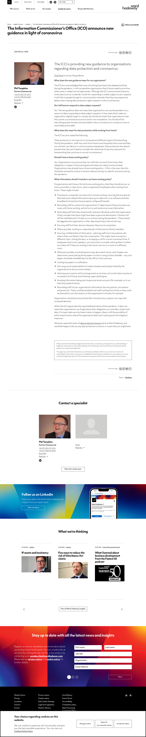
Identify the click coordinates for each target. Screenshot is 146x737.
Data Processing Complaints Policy (69, 709)
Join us (17, 2)
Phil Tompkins (21, 88)
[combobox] (66, 2)
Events (17, 708)
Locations (18, 701)
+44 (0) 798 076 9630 (22, 97)
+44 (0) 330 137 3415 (22, 94)
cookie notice (53, 659)
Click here (58, 76)
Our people (46, 9)
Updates (27, 24)
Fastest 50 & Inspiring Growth (111, 547)
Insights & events (64, 9)
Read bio (17, 103)
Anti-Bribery (67, 695)
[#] (9, 2)
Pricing (16, 698)
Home (9, 24)
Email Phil (18, 100)
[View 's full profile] (91, 426)
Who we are (14, 9)
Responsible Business (86, 9)
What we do (30, 9)
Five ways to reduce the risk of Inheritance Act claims (71, 556)
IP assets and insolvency (35, 553)
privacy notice (35, 659)
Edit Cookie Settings (46, 701)
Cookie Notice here (23, 731)
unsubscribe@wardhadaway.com (46, 656)
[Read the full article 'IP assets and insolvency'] (36, 564)
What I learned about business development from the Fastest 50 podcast (107, 557)
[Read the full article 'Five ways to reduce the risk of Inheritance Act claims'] (73, 570)
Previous (24, 609)
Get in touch (27, 2)
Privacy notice (43, 695)
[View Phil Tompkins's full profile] (29, 73)
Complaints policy (69, 705)
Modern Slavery (44, 708)
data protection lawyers (91, 323)
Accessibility (40, 2)
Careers (17, 705)
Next (122, 609)
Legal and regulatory (46, 705)
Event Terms (67, 698)
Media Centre (19, 695)
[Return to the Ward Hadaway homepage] (131, 7)
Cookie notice (43, 698)
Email (77, 445)
